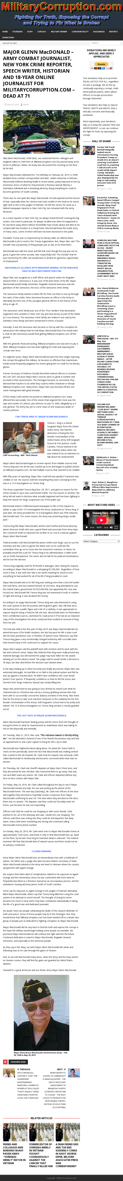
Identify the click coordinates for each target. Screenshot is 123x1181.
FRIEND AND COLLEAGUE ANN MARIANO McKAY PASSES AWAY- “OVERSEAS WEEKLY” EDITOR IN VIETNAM (14, 1154)
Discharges (99, 31)
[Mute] (111, 527)
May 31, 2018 (99, 496)
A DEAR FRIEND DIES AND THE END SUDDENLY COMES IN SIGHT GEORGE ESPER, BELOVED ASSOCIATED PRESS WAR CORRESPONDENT (67, 1155)
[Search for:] (105, 42)
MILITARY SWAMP (59, 31)
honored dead (18, 1062)
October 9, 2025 (106, 327)
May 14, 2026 (105, 231)
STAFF (30, 31)
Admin (26, 104)
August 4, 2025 (105, 395)
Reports (113, 31)
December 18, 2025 (107, 279)
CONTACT (41, 31)
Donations (8, 37)
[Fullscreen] (116, 527)
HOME (5, 31)
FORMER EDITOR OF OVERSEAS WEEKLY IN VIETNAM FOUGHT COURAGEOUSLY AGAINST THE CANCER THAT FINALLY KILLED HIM (41, 1155)
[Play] (86, 527)
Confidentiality (80, 31)
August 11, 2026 (106, 189)
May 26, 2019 (13, 104)
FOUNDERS (17, 31)
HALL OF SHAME (101, 141)
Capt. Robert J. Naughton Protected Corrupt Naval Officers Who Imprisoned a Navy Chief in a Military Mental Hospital (105, 487)
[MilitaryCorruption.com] (61, 26)
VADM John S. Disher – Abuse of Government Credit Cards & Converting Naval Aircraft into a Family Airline (107, 463)
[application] (101, 520)
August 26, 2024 (106, 448)
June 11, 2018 (104, 473)
